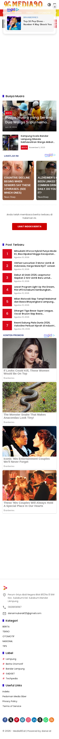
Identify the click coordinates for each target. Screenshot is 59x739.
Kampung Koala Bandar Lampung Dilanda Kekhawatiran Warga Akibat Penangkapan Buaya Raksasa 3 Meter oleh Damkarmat (38, 142)
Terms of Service (12, 706)
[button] (49, 5)
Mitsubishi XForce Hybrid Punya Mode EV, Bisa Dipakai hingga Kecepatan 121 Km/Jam (35, 253)
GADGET (10, 673)
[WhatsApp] (45, 719)
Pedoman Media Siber (14, 696)
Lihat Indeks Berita (29, 226)
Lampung (11, 659)
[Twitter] (10, 719)
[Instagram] (28, 719)
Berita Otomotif (14, 663)
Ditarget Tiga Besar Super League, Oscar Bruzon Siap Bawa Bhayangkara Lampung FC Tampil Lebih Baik (33, 312)
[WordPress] (22, 719)
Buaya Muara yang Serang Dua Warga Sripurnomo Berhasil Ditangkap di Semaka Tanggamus (29, 120)
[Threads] (39, 719)
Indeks (6, 691)
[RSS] (51, 719)
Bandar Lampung (15, 668)
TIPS (5, 646)
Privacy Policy (10, 701)
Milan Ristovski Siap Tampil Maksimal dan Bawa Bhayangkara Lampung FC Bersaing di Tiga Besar (35, 300)
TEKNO (6, 631)
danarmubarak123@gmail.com (24, 613)
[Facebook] (5, 719)
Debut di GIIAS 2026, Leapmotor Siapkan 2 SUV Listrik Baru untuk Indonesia (32, 276)
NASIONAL (8, 641)
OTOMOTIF (8, 636)
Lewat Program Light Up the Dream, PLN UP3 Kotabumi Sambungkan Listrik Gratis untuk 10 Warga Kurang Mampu (35, 288)
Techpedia (12, 678)
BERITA (8, 113)
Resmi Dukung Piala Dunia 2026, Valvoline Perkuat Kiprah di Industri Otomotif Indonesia (34, 324)
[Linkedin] (34, 719)
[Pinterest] (16, 719)
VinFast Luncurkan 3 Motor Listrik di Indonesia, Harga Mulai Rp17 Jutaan (34, 265)
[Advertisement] (29, 60)
